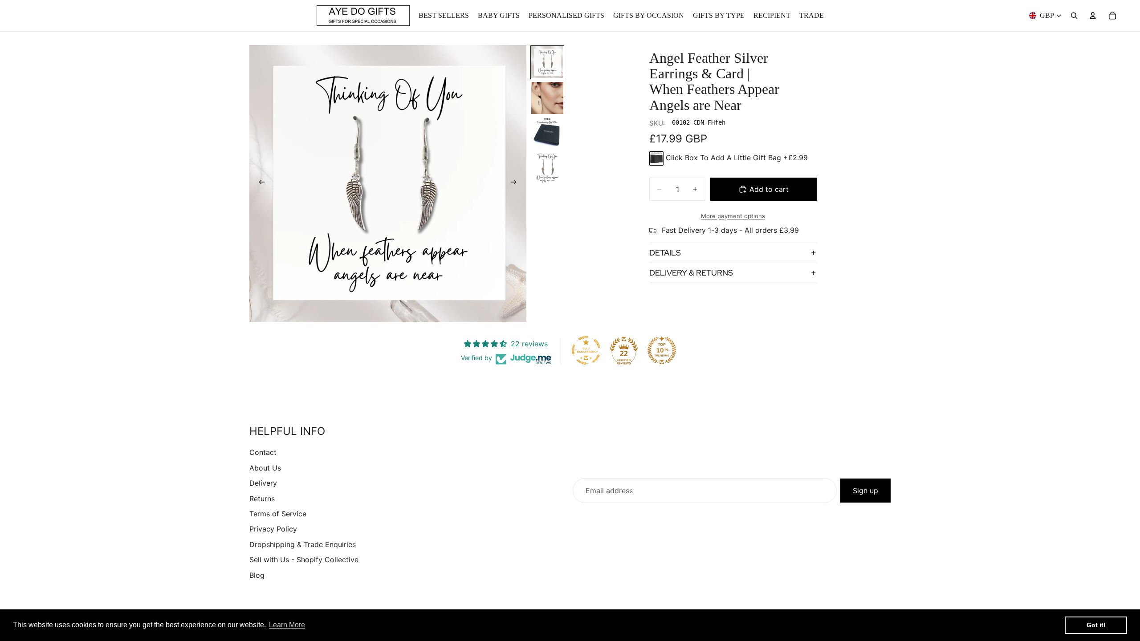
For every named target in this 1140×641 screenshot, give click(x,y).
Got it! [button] (1096, 625)
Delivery (263, 483)
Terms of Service (277, 513)
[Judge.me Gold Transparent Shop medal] (586, 350)
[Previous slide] (259, 183)
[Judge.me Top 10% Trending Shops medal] (661, 350)
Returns (262, 498)
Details (665, 252)
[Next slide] (516, 183)
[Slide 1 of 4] (547, 62)
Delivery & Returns (691, 273)
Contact (263, 452)
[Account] (1093, 15)
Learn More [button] (287, 625)
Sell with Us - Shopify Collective (303, 559)
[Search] (1074, 15)
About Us (265, 467)
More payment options (733, 215)
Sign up (865, 490)
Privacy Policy (273, 528)
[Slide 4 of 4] (547, 169)
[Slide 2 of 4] (547, 98)
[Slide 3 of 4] (547, 134)
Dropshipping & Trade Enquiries (302, 544)
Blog (257, 575)
